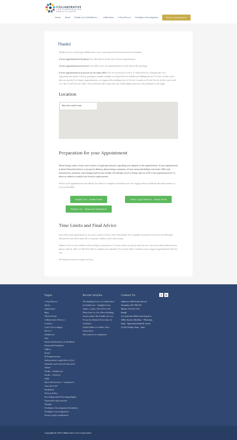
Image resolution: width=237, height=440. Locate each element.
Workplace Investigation (146, 17)
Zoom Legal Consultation (56, 415)
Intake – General (52, 375)
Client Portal (50, 316)
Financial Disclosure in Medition (59, 342)
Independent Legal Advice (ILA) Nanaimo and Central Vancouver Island (59, 364)
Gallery (47, 349)
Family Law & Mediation (85, 17)
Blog (46, 312)
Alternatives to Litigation (95, 334)
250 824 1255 (134, 309)
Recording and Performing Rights (60, 397)
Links (46, 378)
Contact (48, 323)
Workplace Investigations (56, 411)
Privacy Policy (50, 393)
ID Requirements (52, 356)
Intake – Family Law (53, 371)
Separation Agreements (55, 400)
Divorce (48, 331)
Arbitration (108, 17)
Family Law (49, 334)
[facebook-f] (161, 295)
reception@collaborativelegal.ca (136, 316)
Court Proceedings (53, 327)
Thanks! (48, 404)
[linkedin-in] (166, 295)
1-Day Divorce (124, 17)
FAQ (46, 338)
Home (58, 17)
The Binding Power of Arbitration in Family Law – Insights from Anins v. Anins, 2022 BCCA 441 (98, 305)
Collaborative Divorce (54, 320)
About (67, 17)
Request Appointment (176, 17)
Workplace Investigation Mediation (61, 408)
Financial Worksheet (54, 345)
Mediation (49, 389)
